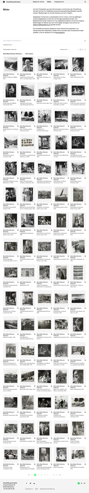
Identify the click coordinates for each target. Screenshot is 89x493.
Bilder (49, 2)
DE (78, 483)
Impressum (29, 489)
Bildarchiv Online (38, 2)
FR (81, 483)
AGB (36, 489)
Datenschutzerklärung (47, 489)
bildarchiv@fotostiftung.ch (41, 25)
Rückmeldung (60, 32)
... (50, 475)
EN (84, 483)
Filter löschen (29, 53)
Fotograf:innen (59, 2)
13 (53, 475)
